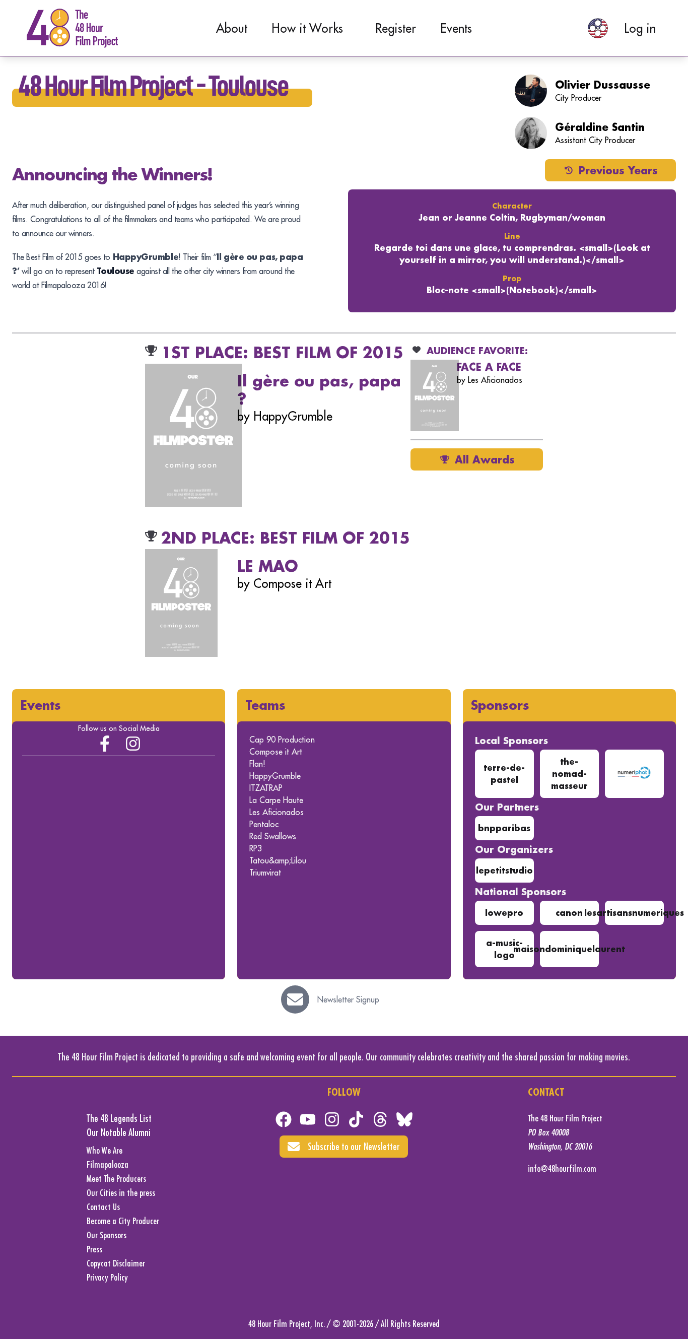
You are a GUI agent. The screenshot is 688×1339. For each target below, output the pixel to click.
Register (395, 28)
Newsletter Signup (348, 999)
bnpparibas (504, 828)
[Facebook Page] (105, 743)
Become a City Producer (123, 1221)
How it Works (307, 28)
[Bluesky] (404, 1119)
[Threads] (380, 1119)
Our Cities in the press (121, 1192)
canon (569, 912)
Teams (265, 705)
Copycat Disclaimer (116, 1263)
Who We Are (104, 1150)
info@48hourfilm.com (562, 1168)
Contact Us (103, 1206)
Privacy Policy (107, 1277)
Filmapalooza (107, 1164)
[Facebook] (284, 1119)
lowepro (504, 912)
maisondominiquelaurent (569, 949)
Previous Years (618, 170)
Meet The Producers (116, 1178)
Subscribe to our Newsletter (354, 1146)
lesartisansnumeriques (634, 912)
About (231, 28)
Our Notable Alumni (119, 1132)
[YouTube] (308, 1119)
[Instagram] (133, 743)
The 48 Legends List (119, 1118)
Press (94, 1249)
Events (456, 28)
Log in (640, 28)
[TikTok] (356, 1119)
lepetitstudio (504, 870)
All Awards (485, 459)
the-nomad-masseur (569, 773)
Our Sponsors (106, 1235)
